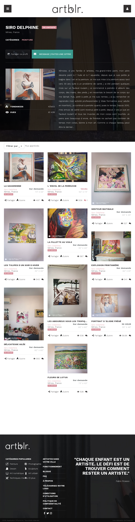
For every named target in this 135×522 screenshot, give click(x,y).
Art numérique (15, 473)
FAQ (45, 476)
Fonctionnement (52, 466)
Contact (47, 508)
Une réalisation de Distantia (123, 520)
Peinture (13, 464)
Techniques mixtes (15, 478)
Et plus (31, 478)
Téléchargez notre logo (54, 487)
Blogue (47, 471)
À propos (48, 481)
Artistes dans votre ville (51, 460)
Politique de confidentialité (52, 502)
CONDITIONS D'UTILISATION (50, 494)
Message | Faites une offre (55, 54)
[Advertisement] (67, 414)
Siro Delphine (10, 189)
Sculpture (33, 468)
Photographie (34, 464)
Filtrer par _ (13, 146)
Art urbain (33, 473)
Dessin (12, 468)
